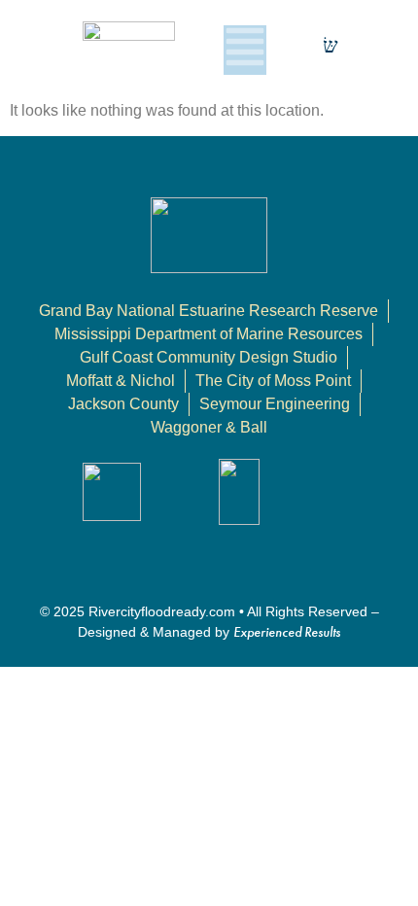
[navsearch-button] (330, 49)
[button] (245, 50)
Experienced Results (286, 632)
